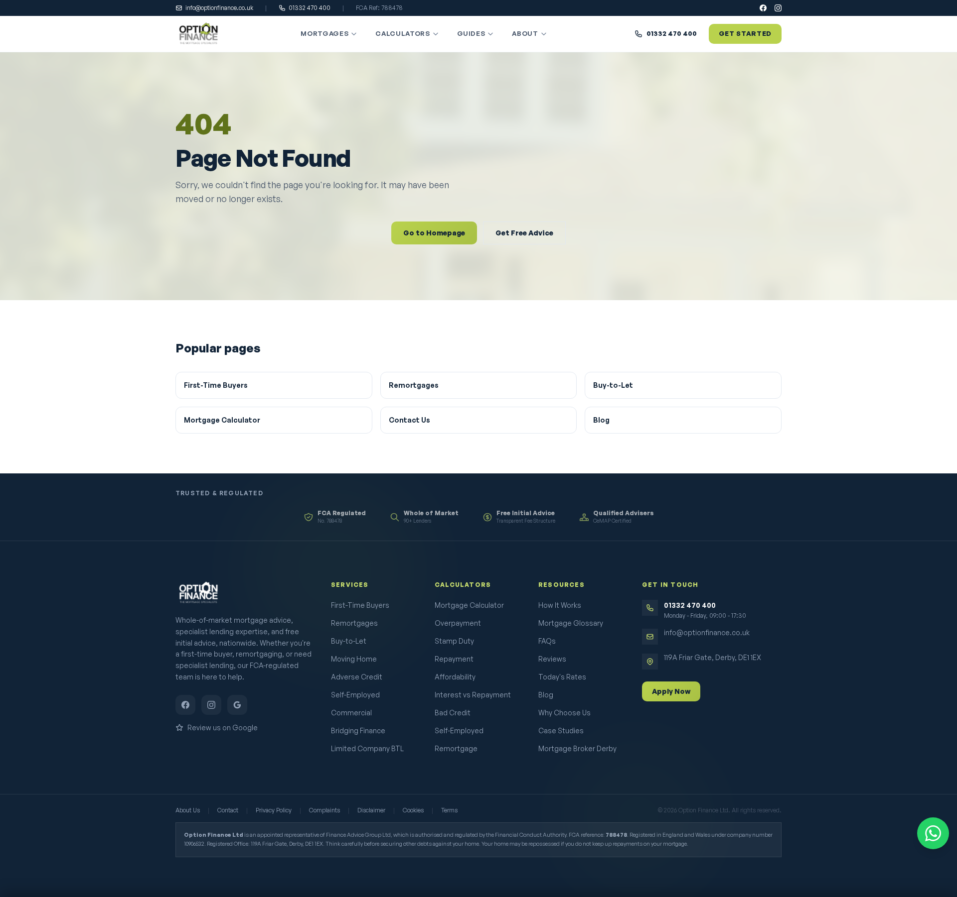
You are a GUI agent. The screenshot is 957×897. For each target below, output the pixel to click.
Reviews (552, 659)
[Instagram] (778, 7)
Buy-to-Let (613, 385)
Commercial (351, 712)
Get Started (745, 33)
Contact (227, 810)
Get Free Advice (524, 232)
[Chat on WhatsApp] (933, 833)
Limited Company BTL (367, 748)
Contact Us (409, 420)
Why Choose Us (564, 712)
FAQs (547, 641)
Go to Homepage (434, 232)
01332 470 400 (309, 7)
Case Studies (561, 730)
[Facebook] (763, 7)
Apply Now (671, 691)
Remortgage (456, 748)
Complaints (324, 810)
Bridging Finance (358, 730)
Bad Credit (453, 712)
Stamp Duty (454, 641)
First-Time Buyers (216, 385)
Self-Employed (355, 694)
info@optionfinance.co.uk (219, 7)
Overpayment (458, 623)
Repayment (454, 659)
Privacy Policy (274, 810)
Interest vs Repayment (473, 694)
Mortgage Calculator (222, 420)
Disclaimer (371, 810)
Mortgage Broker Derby (577, 748)
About (525, 33)
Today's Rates (562, 677)
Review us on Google (222, 727)
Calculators (402, 33)
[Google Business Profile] (237, 705)
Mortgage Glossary (570, 623)
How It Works (559, 605)
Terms (449, 810)
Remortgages (414, 385)
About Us (187, 810)
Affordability (455, 677)
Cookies (413, 810)
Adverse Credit (356, 677)
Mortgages (324, 33)
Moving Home (354, 659)
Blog (601, 420)
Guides (471, 33)
